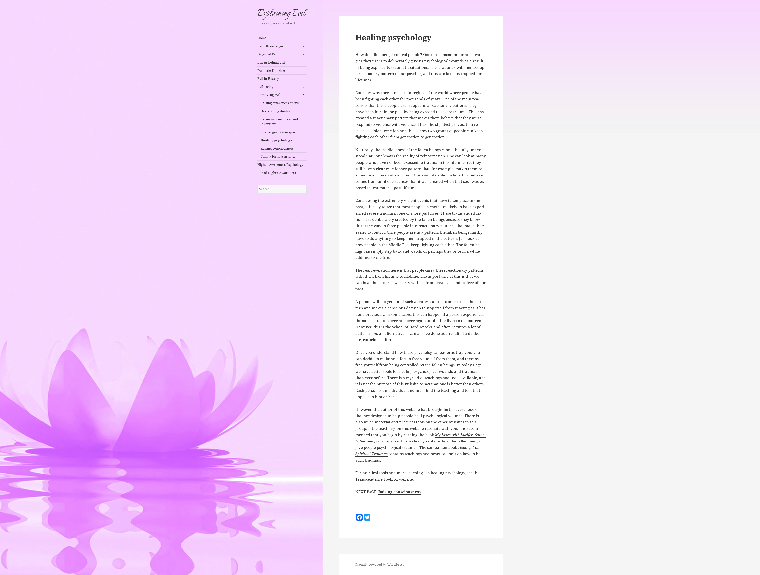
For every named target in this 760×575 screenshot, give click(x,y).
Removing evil (269, 95)
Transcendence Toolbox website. (384, 479)
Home (262, 38)
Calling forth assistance (278, 156)
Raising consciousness (277, 148)
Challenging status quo (278, 132)
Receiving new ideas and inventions (279, 121)
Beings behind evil (271, 62)
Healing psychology (276, 140)
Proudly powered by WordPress (379, 564)
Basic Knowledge (270, 46)
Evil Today (265, 87)
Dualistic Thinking (271, 70)
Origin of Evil (267, 54)
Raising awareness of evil (280, 103)
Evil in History (268, 78)
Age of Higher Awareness (276, 173)
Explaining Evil (281, 14)
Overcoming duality (276, 111)
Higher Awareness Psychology (280, 164)
